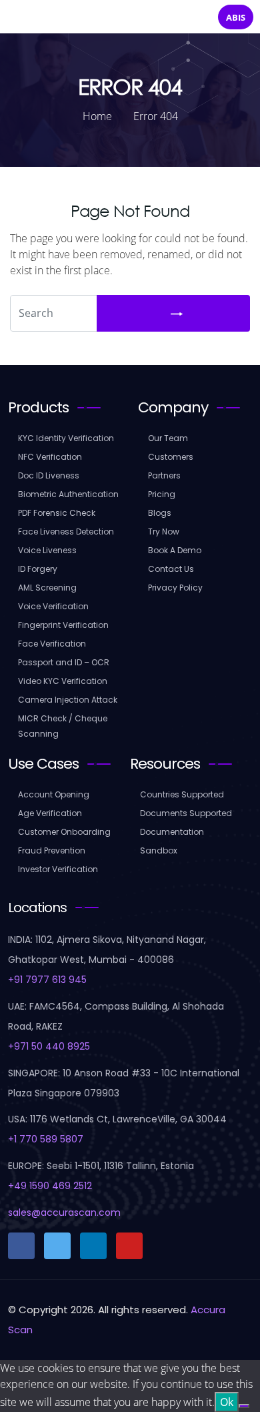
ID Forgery (37, 569)
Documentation (172, 831)
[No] (244, 1406)
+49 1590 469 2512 (50, 1185)
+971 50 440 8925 (49, 1046)
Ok (226, 1402)
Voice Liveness (47, 550)
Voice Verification (53, 606)
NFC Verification (50, 456)
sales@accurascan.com (64, 1212)
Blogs (159, 512)
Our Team (168, 438)
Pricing (161, 494)
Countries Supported (182, 794)
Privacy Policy (175, 587)
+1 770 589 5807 (45, 1139)
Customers (170, 456)
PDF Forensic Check (56, 512)
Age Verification (50, 813)
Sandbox (158, 850)
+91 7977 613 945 (47, 979)
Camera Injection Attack (67, 699)
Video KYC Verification (62, 681)
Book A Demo (174, 550)
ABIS (235, 17)
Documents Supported (186, 813)
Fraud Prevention (51, 850)
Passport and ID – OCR (63, 662)
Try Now (163, 531)
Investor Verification (58, 869)
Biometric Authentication (68, 494)
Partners (164, 475)
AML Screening (47, 587)
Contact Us (171, 569)
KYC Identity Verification (66, 438)
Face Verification (52, 643)
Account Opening (53, 794)
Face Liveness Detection (66, 531)
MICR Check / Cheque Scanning (62, 726)
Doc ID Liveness (48, 475)
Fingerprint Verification (63, 625)
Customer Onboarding (64, 831)
